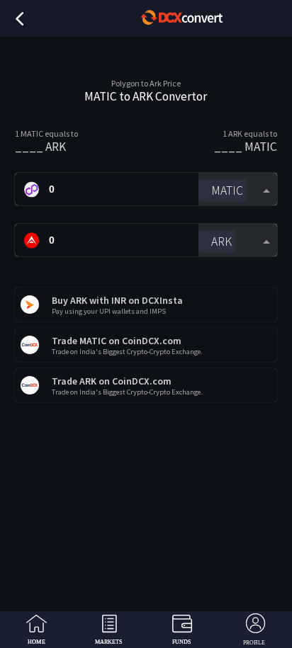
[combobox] (237, 189)
